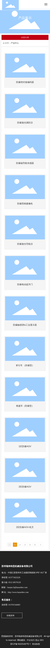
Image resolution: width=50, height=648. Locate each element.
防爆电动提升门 (25, 284)
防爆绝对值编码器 (25, 82)
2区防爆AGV (25, 487)
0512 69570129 (14, 582)
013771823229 (14, 577)
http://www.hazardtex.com (18, 592)
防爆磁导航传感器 (25, 163)
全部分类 (25, 37)
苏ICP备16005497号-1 (20, 644)
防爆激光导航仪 (25, 244)
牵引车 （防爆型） (25, 365)
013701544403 (14, 605)
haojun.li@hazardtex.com (17, 587)
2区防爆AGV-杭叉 (25, 527)
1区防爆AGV (25, 446)
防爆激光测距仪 (25, 122)
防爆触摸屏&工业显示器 (25, 325)
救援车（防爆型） (25, 406)
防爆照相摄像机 (25, 203)
